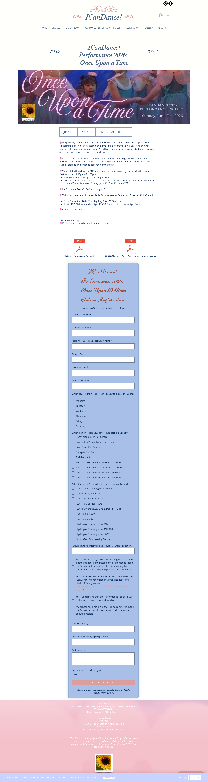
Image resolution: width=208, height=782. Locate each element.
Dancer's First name (82, 314)
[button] (56, 28)
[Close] (204, 777)
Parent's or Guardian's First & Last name (92, 340)
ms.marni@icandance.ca (107, 712)
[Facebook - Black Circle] (170, 3)
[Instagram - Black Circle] (165, 3)
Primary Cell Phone (82, 380)
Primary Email (79, 354)
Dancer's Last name (82, 327)
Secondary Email (80, 367)
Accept (196, 777)
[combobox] (103, 551)
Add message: (78, 650)
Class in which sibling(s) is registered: (90, 636)
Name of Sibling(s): (81, 623)
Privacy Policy (109, 777)
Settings (182, 777)
